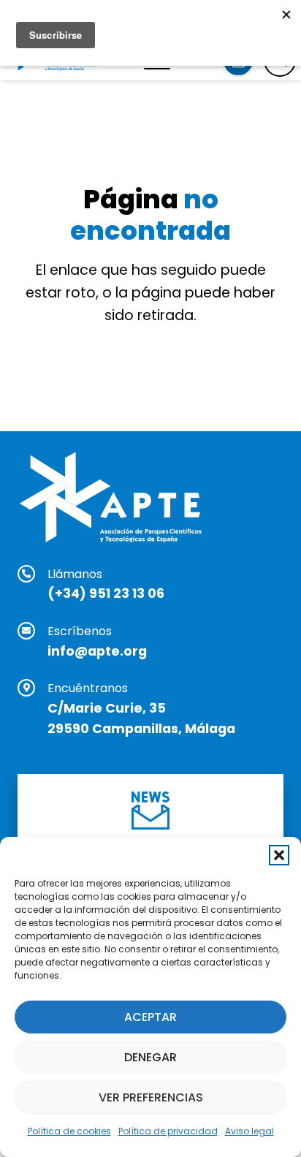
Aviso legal (249, 1131)
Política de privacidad (168, 1131)
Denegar (150, 1057)
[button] (279, 855)
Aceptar (150, 1017)
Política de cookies (69, 1131)
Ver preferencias (151, 1097)
